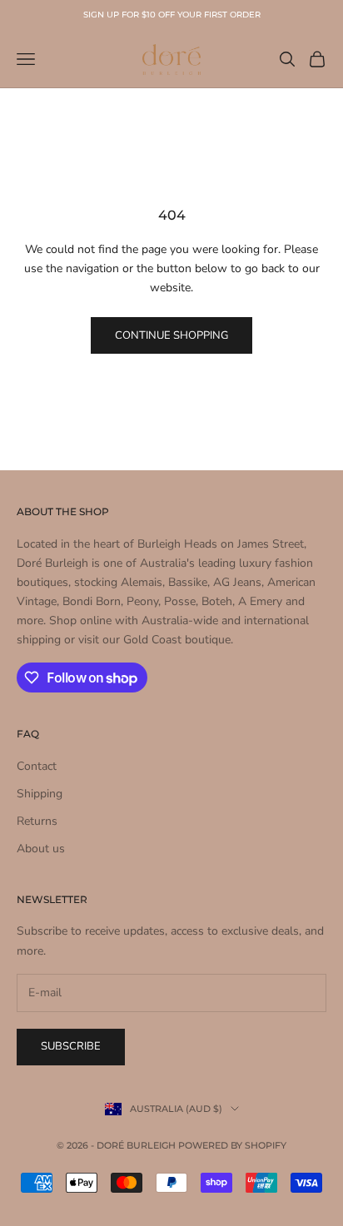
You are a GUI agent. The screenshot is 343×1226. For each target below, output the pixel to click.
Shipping (39, 794)
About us (41, 848)
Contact (37, 766)
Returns (37, 821)
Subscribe (71, 1046)
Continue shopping (171, 335)
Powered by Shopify (232, 1145)
